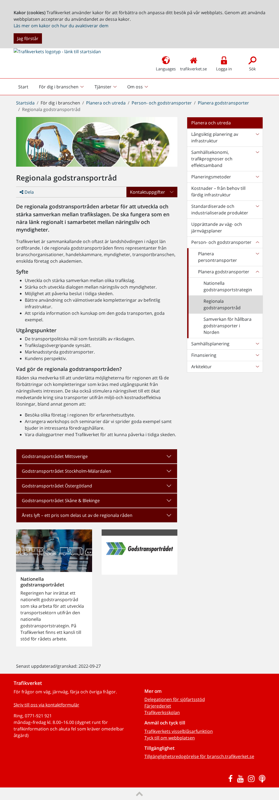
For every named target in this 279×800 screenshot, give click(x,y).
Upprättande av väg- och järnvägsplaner (216, 227)
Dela (28, 192)
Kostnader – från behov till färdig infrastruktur (218, 191)
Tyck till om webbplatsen (169, 738)
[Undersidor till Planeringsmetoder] (257, 176)
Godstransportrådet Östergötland (57, 486)
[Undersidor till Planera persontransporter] (257, 257)
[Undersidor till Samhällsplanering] (257, 343)
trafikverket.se (193, 68)
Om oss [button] (135, 87)
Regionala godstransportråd (222, 304)
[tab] (96, 456)
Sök (252, 68)
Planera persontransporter (217, 257)
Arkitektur (201, 367)
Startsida (25, 103)
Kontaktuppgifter (147, 192)
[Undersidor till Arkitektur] (257, 366)
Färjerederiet (157, 706)
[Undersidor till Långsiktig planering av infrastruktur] (257, 137)
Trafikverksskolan (162, 712)
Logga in (224, 68)
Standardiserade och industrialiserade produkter (219, 209)
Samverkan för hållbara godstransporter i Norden (227, 325)
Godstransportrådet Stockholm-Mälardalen (66, 471)
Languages (166, 68)
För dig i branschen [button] (58, 87)
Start (25, 88)
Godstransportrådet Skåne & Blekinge (61, 501)
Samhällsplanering (210, 344)
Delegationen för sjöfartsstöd (174, 699)
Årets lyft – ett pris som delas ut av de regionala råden (77, 515)
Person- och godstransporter (162, 103)
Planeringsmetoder (211, 177)
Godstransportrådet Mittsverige (55, 456)
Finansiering (203, 355)
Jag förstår (27, 38)
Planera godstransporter (223, 103)
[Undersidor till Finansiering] (257, 355)
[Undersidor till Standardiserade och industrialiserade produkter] (257, 209)
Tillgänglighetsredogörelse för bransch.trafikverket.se (199, 756)
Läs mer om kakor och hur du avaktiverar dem (61, 26)
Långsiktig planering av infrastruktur (214, 137)
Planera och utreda (106, 103)
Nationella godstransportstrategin (228, 286)
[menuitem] (62, 86)
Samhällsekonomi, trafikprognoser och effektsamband (211, 158)
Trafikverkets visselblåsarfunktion (178, 731)
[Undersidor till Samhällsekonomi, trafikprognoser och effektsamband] (257, 158)
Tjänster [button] (103, 87)
